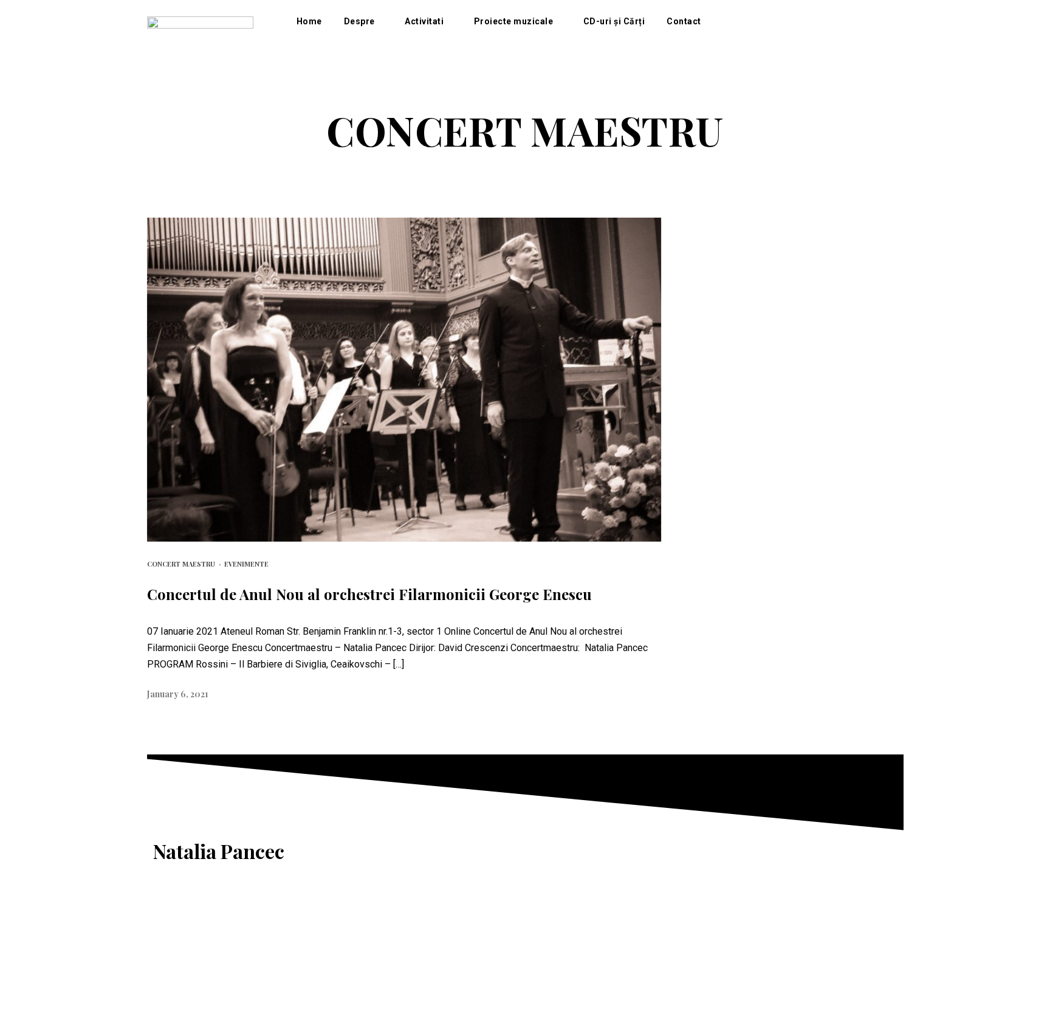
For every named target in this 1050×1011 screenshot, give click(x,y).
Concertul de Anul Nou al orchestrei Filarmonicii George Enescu (369, 594)
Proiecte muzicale (514, 21)
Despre (359, 21)
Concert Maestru (181, 563)
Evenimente (246, 563)
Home (309, 21)
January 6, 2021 (177, 694)
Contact (684, 21)
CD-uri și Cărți (614, 21)
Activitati (424, 21)
